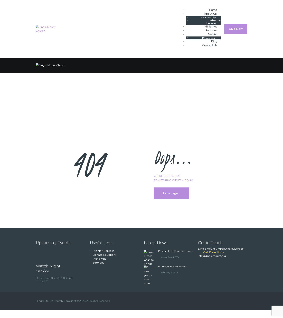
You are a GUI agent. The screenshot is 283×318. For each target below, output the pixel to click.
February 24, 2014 (169, 272)
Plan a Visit (99, 258)
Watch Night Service (48, 268)
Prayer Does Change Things (175, 251)
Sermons (98, 262)
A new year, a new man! (173, 266)
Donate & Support (104, 254)
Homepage (170, 193)
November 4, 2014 (169, 257)
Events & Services (103, 250)
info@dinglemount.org (212, 255)
